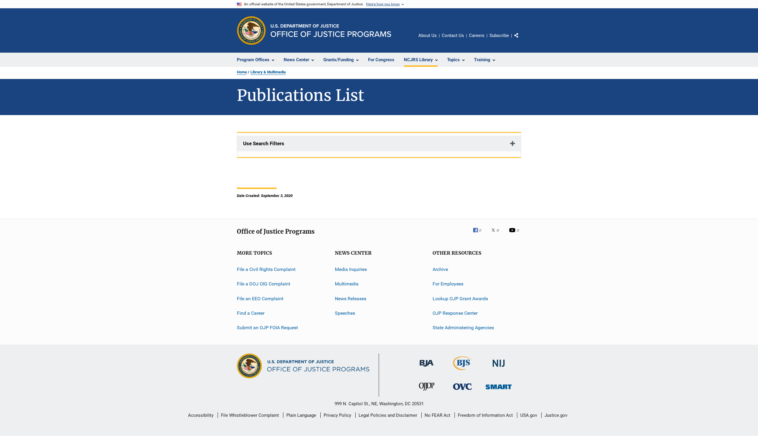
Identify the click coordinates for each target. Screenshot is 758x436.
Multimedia (347, 284)
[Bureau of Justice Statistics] (462, 371)
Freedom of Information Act (485, 415)
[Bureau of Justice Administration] (426, 367)
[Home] (331, 30)
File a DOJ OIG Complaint (263, 284)
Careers (476, 35)
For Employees (448, 284)
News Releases (350, 298)
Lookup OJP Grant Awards (460, 298)
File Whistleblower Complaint (250, 415)
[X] (497, 234)
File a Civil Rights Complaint (266, 269)
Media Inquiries (351, 269)
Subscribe (499, 35)
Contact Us (453, 35)
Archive (440, 269)
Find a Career (250, 313)
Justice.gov (556, 415)
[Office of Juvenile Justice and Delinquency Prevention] (426, 392)
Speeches (345, 313)
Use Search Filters (263, 143)
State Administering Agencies (463, 327)
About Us (427, 35)
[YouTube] (515, 234)
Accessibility (200, 415)
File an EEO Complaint (260, 298)
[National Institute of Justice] (499, 367)
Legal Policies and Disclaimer (388, 415)
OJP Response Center (455, 313)
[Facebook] (479, 234)
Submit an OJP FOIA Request (267, 327)
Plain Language (301, 415)
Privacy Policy (337, 415)
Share (521, 39)
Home (242, 72)
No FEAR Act (437, 415)
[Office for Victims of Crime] (462, 391)
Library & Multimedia (268, 72)
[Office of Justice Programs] (251, 30)
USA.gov (528, 415)
